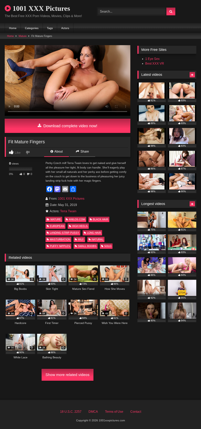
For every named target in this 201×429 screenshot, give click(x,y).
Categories (31, 28)
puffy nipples (60, 246)
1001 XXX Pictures (40, 8)
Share (84, 151)
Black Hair (100, 219)
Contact (135, 411)
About (58, 151)
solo (107, 246)
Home (12, 28)
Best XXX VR (154, 63)
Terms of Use (114, 411)
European (57, 226)
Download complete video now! (69, 126)
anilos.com (77, 219)
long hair (94, 232)
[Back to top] (189, 417)
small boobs (87, 246)
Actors (65, 28)
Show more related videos (68, 375)
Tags (50, 28)
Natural (97, 239)
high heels (80, 226)
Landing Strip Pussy (64, 232)
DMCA (93, 411)
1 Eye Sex (152, 58)
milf (81, 239)
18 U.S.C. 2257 (70, 411)
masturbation (60, 239)
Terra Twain (68, 211)
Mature (22, 36)
